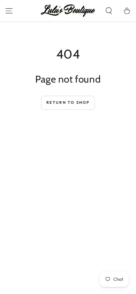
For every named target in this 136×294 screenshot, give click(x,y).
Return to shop (68, 102)
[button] (109, 11)
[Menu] (9, 11)
